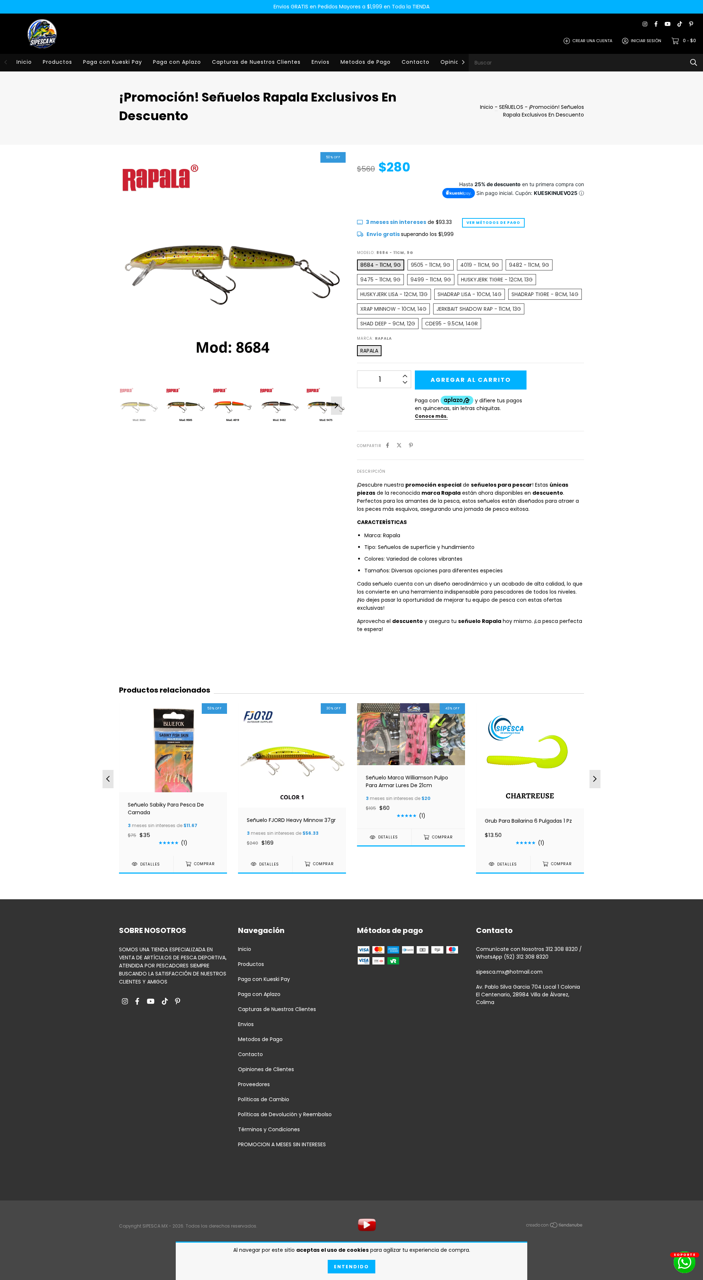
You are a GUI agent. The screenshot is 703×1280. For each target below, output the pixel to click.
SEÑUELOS (512, 107)
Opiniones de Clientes (266, 1069)
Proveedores (254, 1084)
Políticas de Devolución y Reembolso (285, 1114)
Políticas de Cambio (263, 1099)
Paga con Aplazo (177, 62)
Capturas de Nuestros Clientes (256, 62)
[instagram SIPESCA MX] (645, 24)
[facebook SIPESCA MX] (656, 24)
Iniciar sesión (646, 41)
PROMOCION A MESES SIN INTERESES (282, 1144)
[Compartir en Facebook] (387, 445)
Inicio (24, 62)
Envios (321, 62)
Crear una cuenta (592, 41)
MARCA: (374, 338)
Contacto (415, 62)
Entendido (351, 1267)
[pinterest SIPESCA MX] (691, 24)
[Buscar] (693, 62)
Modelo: (385, 252)
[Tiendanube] (554, 1226)
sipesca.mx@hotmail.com (509, 971)
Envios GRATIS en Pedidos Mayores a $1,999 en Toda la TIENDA (351, 6)
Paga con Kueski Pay (112, 62)
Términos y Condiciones (269, 1129)
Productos (57, 62)
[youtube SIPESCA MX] (667, 24)
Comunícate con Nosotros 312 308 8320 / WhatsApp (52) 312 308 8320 (529, 952)
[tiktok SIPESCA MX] (679, 24)
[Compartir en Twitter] (399, 445)
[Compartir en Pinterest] (411, 445)
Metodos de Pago (366, 62)
